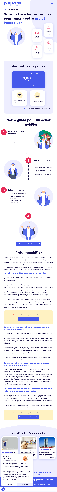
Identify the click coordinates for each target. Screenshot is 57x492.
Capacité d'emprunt (37, 101)
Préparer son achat (16, 190)
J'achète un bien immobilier (17, 137)
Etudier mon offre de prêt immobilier (17, 197)
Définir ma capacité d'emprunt (43, 164)
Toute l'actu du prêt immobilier (47, 462)
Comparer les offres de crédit (43, 174)
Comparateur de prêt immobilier (28, 416)
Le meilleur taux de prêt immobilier (28, 74)
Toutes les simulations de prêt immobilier (38, 108)
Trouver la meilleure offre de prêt (43, 171)
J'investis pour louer (15, 146)
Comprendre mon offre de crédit (44, 167)
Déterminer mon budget (42, 160)
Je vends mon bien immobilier (18, 140)
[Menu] (52, 3)
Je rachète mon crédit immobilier (19, 143)
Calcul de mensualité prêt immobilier (19, 101)
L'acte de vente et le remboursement (15, 201)
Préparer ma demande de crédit (19, 193)
